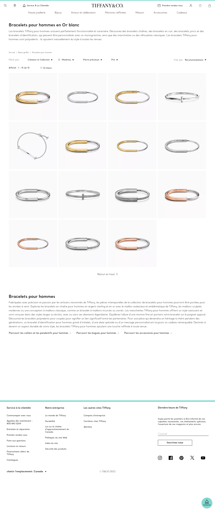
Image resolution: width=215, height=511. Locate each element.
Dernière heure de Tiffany (172, 407)
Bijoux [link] (58, 12)
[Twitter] (193, 458)
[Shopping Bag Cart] (209, 5)
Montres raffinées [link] (115, 12)
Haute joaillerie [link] (36, 12)
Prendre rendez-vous (172, 5)
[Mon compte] (190, 5)
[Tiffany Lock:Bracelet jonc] (33, 96)
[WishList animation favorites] (200, 5)
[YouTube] (203, 458)
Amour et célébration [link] (83, 12)
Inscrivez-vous (175, 442)
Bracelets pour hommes (42, 52)
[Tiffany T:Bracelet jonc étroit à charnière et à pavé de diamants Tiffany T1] (82, 194)
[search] (5, 5)
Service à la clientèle (19, 407)
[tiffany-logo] (107, 5)
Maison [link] (140, 12)
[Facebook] (171, 458)
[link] (14, 5)
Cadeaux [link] (182, 12)
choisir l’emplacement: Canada (25, 471)
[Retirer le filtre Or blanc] (41, 68)
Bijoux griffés (23, 52)
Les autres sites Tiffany (97, 407)
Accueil (12, 52)
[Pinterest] (182, 458)
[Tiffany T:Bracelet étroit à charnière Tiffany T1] (182, 96)
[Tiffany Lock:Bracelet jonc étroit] (82, 96)
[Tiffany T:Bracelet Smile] (33, 145)
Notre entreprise (54, 407)
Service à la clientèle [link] (38, 5)
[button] (5, 5)
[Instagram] (160, 458)
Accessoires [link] (160, 12)
